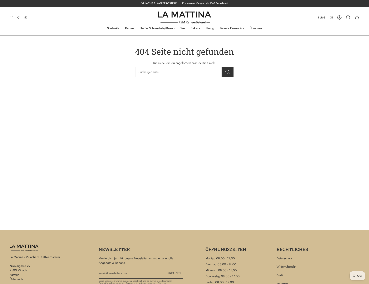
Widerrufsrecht (286, 266)
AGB (280, 275)
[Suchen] (228, 72)
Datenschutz (284, 258)
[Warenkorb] (357, 17)
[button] (348, 17)
